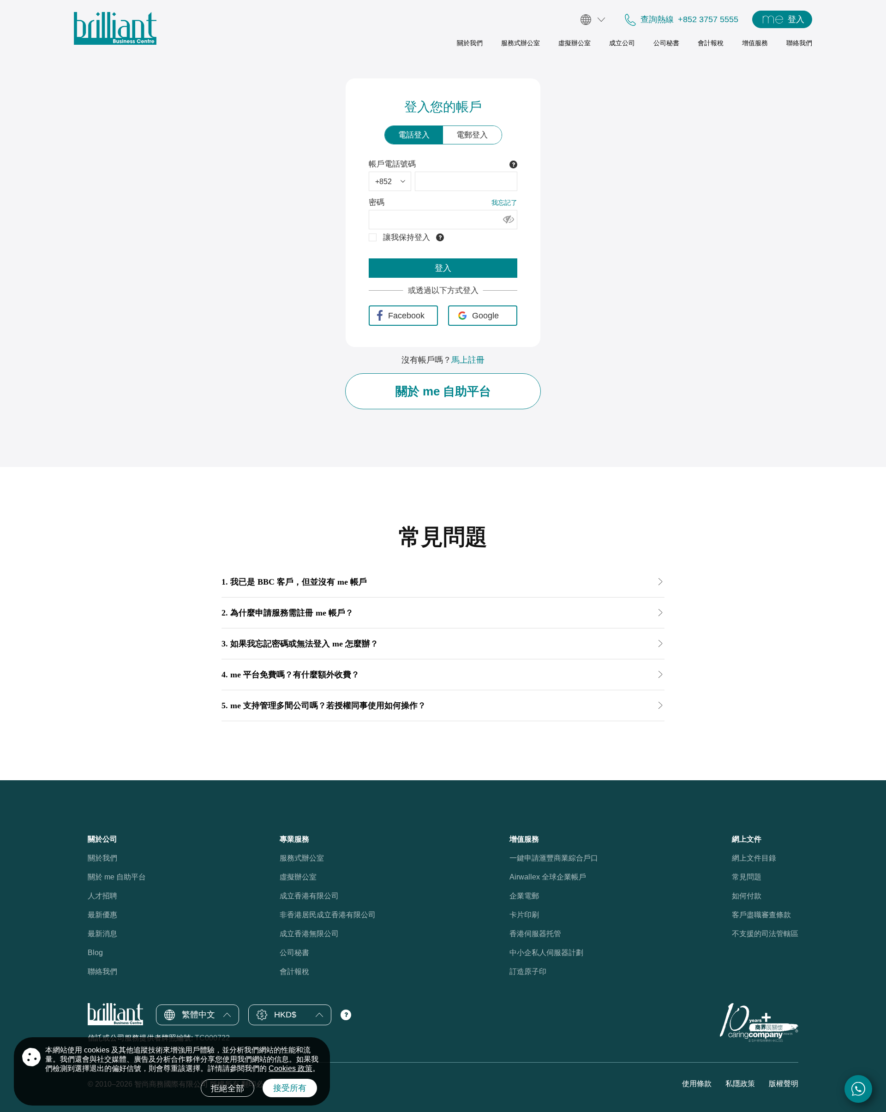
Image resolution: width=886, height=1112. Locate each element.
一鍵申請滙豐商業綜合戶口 (553, 858)
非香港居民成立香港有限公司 (328, 915)
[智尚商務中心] (115, 28)
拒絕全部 (227, 1088)
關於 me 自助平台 (443, 391)
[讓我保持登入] (373, 237)
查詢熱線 (657, 19)
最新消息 (102, 934)
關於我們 (102, 858)
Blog (95, 953)
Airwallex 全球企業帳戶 (547, 877)
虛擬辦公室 (298, 877)
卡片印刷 (524, 915)
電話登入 (414, 135)
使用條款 (697, 1084)
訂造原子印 (527, 971)
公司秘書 (294, 953)
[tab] (443, 584)
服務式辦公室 (302, 858)
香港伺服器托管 (535, 934)
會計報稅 (294, 971)
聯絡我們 (102, 971)
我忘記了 (504, 202)
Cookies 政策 (290, 1068)
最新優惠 (102, 915)
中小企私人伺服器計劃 (546, 953)
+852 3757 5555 (708, 19)
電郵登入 (472, 135)
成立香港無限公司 (309, 934)
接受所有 (289, 1088)
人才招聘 (102, 896)
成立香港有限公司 (309, 896)
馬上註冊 (468, 360)
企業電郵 (524, 896)
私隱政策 (740, 1084)
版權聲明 (783, 1084)
